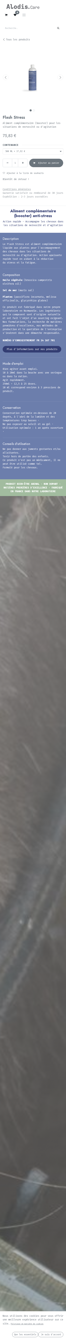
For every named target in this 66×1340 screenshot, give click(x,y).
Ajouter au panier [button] (48, 163)
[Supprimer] (7, 163)
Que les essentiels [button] (25, 1334)
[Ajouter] (22, 163)
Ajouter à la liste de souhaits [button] (25, 173)
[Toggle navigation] (24, 15)
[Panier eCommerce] (6, 15)
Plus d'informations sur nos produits (32, 349)
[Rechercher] (58, 28)
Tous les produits (18, 39)
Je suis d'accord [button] (51, 1334)
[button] (6, 77)
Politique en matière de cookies (27, 1324)
